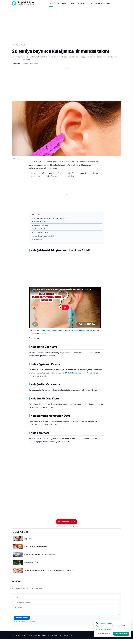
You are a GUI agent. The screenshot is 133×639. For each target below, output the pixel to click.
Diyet (58, 3)
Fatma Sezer (16, 64)
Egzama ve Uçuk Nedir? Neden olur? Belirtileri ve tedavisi (67, 330)
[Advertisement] (66, 23)
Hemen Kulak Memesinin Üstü (43, 236)
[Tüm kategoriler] (120, 3)
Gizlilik (30, 635)
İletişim (24, 635)
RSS (71, 635)
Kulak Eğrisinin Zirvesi (40, 225)
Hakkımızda (16, 635)
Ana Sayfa (16, 45)
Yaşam (108, 3)
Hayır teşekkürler (104, 633)
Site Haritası (64, 635)
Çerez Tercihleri (52, 635)
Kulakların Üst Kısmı (39, 222)
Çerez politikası (101, 629)
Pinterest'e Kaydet (68, 522)
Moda (72, 3)
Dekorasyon (81, 3)
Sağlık (51, 3)
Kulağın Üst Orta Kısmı (40, 229)
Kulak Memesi (37, 240)
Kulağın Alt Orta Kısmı (40, 232)
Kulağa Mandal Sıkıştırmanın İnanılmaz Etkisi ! (48, 218)
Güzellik (64, 3)
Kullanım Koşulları (40, 635)
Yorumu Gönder (22, 618)
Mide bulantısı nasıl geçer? (76, 373)
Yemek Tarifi (99, 3)
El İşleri (90, 3)
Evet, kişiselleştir (121, 633)
